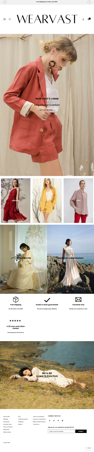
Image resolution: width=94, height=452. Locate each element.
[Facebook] (58, 236)
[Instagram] (61, 236)
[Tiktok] (69, 236)
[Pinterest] (65, 236)
